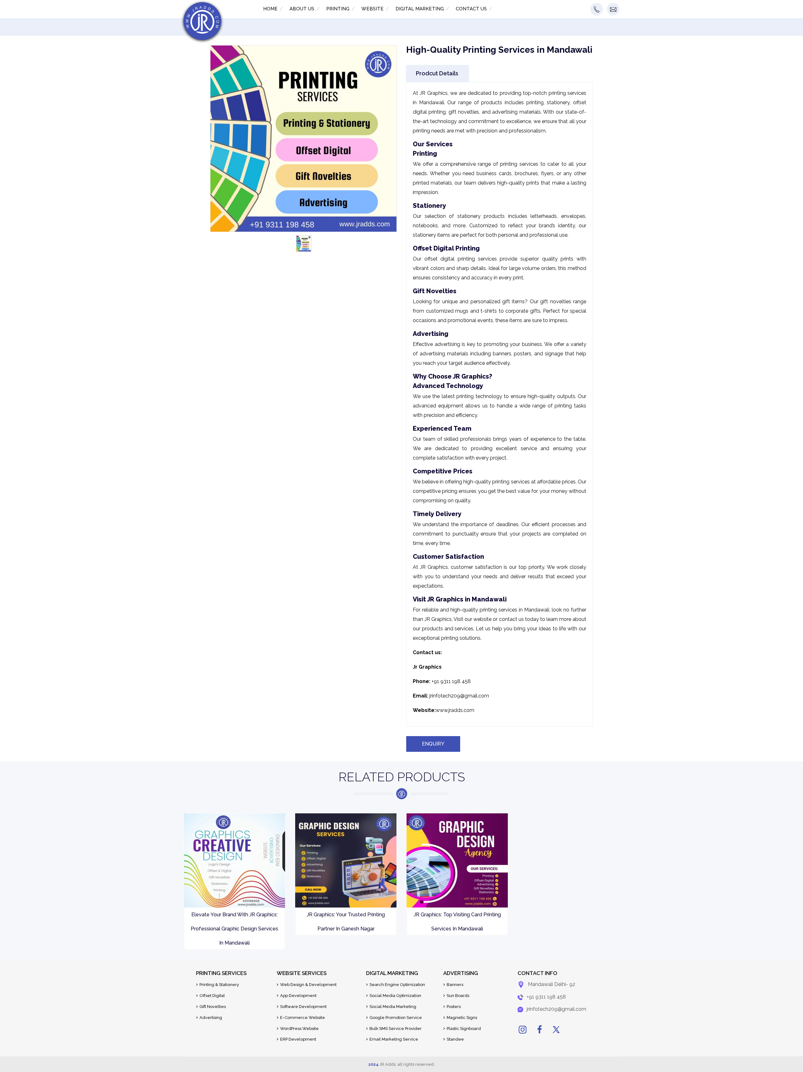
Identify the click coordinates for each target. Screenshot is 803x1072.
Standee (455, 1039)
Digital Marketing (420, 9)
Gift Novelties (212, 1006)
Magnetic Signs (462, 1017)
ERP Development (298, 1039)
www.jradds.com (455, 710)
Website (372, 9)
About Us (302, 9)
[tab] (437, 73)
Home (270, 9)
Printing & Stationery (219, 984)
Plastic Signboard (464, 1028)
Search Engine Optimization (397, 984)
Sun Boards (458, 995)
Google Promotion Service (396, 1017)
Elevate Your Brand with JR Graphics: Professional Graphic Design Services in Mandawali (234, 929)
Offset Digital (212, 995)
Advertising (210, 1017)
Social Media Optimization (395, 995)
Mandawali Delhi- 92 (551, 985)
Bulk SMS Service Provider (396, 1028)
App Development (298, 995)
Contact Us (471, 9)
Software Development (303, 1006)
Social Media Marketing (393, 1006)
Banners (455, 984)
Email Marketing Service (394, 1039)
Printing (337, 9)
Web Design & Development (308, 984)
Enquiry (433, 744)
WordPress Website (299, 1028)
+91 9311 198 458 (546, 997)
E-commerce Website (302, 1017)
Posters (454, 1006)
